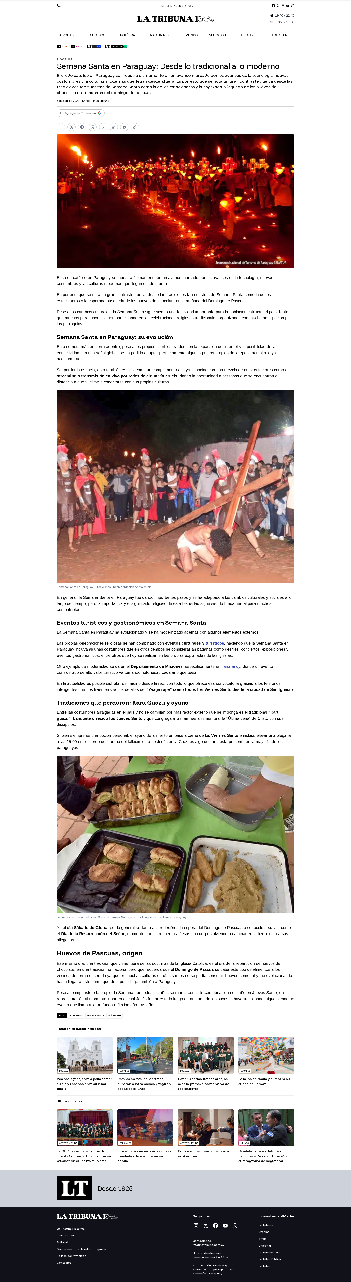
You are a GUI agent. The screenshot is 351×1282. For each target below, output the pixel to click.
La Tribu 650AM (269, 1252)
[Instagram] (196, 1225)
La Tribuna (102, 100)
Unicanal (265, 1245)
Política (129, 34)
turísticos (215, 643)
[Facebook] (215, 1225)
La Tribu (264, 1266)
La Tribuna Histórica (71, 1228)
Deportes (68, 34)
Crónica (264, 1232)
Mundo (191, 35)
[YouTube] (225, 1225)
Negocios (219, 34)
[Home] (175, 19)
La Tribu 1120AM (270, 1259)
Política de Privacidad (71, 1256)
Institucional (65, 1235)
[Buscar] (59, 5)
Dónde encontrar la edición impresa (81, 1249)
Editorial (282, 34)
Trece (262, 1239)
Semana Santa (95, 1015)
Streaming (76, 1015)
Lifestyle (251, 34)
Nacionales (162, 34)
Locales (65, 58)
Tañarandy (231, 666)
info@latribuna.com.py (208, 1245)
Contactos (64, 1263)
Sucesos (99, 34)
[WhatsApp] (235, 1225)
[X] (206, 1225)
